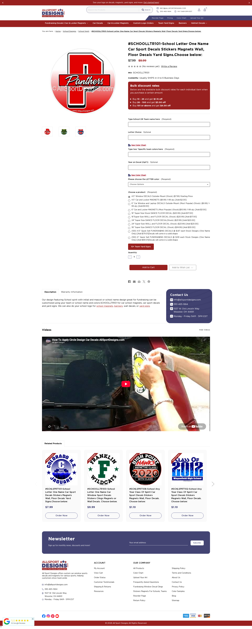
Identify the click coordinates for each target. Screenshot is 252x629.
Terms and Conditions (181, 573)
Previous (2, 2)
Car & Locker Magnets (117, 23)
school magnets (104, 306)
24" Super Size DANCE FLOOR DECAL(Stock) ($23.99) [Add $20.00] (163, 220)
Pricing (170, 18)
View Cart (98, 573)
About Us (176, 578)
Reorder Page (157, 18)
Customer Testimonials (104, 582)
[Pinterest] (149, 281)
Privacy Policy (178, 587)
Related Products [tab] (53, 443)
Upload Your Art (196, 18)
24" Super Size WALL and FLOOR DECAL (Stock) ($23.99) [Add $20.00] (165, 224)
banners (118, 306)
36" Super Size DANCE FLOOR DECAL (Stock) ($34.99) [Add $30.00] (163, 227)
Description (50, 292)
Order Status (100, 578)
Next (249, 2)
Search (147, 10)
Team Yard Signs (166, 23)
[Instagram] (48, 616)
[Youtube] (57, 616)
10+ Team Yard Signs (141, 247)
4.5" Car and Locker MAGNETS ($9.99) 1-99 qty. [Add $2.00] (159, 200)
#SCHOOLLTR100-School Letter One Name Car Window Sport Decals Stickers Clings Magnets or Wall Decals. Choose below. (102, 495)
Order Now (61, 516)
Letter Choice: (139, 132)
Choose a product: (142, 192)
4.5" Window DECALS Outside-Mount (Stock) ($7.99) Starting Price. (162, 196)
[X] (144, 281)
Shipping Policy (178, 568)
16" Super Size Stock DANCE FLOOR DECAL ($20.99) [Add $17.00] (162, 213)
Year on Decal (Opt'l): (143, 162)
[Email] (134, 281)
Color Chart (181, 18)
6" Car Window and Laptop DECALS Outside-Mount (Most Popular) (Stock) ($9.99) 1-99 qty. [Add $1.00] (171, 205)
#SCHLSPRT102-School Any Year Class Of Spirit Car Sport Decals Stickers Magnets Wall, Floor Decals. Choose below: (186, 495)
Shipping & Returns (102, 587)
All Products (138, 568)
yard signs (144, 306)
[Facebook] (129, 281)
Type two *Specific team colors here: (151, 149)
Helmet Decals (198, 23)
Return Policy (139, 600)
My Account (99, 568)
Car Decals (98, 23)
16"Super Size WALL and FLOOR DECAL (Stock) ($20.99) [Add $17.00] (164, 217)
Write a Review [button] (169, 66)
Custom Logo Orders (143, 23)
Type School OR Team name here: (149, 119)
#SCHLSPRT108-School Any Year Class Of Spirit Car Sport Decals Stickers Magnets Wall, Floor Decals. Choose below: (144, 495)
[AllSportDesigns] (7, 624)
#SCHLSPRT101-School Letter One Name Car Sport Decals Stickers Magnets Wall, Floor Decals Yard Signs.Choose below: (60, 495)
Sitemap (175, 600)
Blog (174, 596)
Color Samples (178, 591)
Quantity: (132, 253)
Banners (183, 23)
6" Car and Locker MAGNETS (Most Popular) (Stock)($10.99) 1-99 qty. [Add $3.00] (169, 210)
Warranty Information (72, 292)
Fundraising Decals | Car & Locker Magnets (65, 23)
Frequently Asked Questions (146, 582)
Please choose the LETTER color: (149, 179)
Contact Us (177, 582)
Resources (99, 591)
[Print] (139, 281)
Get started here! (151, 3)
